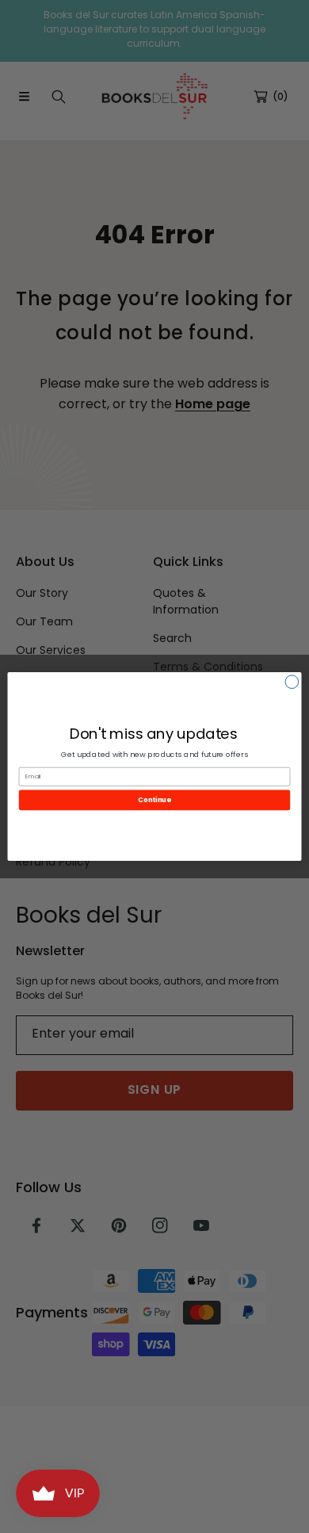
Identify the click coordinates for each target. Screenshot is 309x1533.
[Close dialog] (292, 682)
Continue (154, 800)
